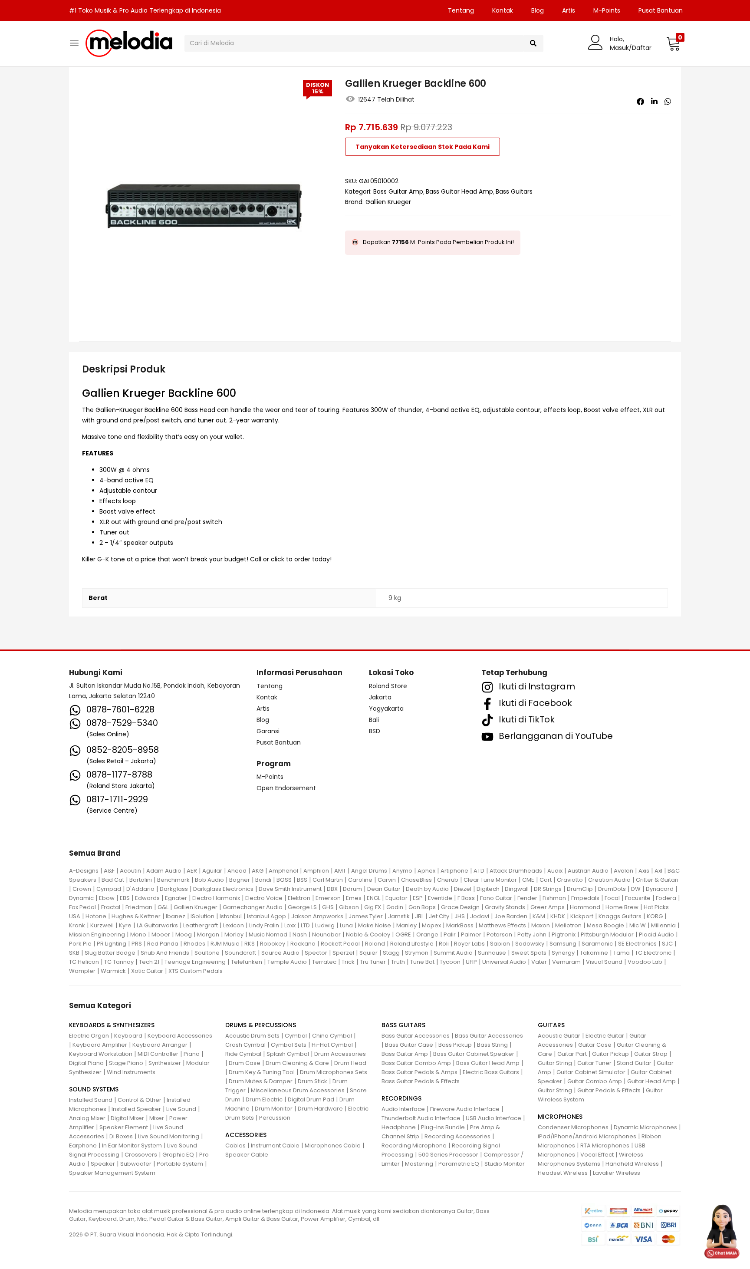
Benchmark (173, 880)
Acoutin (130, 871)
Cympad (108, 889)
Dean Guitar (384, 889)
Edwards (147, 898)
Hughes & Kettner (136, 916)
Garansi (268, 731)
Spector (316, 953)
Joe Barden (510, 916)
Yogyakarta (386, 708)
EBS (125, 898)
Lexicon (233, 925)
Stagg (391, 953)
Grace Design (460, 907)
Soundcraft (240, 953)
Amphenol (283, 871)
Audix (554, 871)
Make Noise (374, 925)
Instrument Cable (275, 1145)
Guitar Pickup (610, 1054)
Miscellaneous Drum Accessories (298, 1090)
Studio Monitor (504, 1164)
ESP (418, 898)
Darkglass (174, 889)
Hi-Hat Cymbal (332, 1045)
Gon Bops (422, 907)
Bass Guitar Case (409, 1045)
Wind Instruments (131, 1072)
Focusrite (638, 898)
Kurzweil (102, 925)
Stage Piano (126, 1063)
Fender (527, 898)
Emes (354, 898)
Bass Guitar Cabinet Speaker (473, 1054)
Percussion (274, 1118)
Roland (375, 943)
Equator (396, 898)
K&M (539, 916)
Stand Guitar (634, 1063)
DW (636, 889)
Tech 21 (149, 962)
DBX (332, 889)
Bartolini (140, 880)
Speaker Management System (112, 1173)
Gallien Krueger (388, 202)
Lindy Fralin (264, 925)
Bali (374, 719)
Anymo (402, 871)
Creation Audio (609, 880)
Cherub (447, 880)
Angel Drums (369, 871)
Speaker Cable (246, 1154)
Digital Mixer (127, 1118)
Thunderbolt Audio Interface (421, 1118)
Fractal (110, 907)
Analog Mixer (87, 1118)
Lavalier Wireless (616, 1173)
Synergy (563, 953)
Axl (658, 871)
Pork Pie (80, 943)
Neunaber (326, 934)
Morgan (208, 934)
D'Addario (140, 889)
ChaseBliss (416, 880)
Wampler (82, 971)
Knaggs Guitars (620, 916)
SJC (667, 943)
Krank (77, 925)
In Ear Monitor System (132, 1145)
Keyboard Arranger (160, 1045)
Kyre (125, 925)
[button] (673, 43)
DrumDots (612, 889)
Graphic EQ (178, 1154)
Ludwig (325, 925)
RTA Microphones (604, 1145)
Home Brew (621, 907)
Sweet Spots (528, 953)
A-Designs (84, 871)
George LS (302, 907)
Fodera (666, 898)
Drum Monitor (274, 1108)
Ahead (237, 871)
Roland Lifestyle (412, 943)
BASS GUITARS (403, 1025)
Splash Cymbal (287, 1054)
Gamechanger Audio (253, 907)
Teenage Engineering (195, 962)
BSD (374, 731)
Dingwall (517, 889)
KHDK (557, 916)
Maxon (540, 925)
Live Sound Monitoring (168, 1136)
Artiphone (454, 871)
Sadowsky (529, 943)
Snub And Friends (165, 953)
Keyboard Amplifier (99, 1045)
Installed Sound (90, 1100)
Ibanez (175, 916)
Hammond (585, 907)
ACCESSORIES (245, 1135)
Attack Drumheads (516, 871)
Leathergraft (200, 925)
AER (192, 871)
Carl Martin (327, 880)
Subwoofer (135, 1164)
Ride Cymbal (243, 1054)
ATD (479, 871)
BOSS (284, 880)
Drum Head (350, 1063)
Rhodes (194, 943)
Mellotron (568, 925)
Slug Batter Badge (110, 953)
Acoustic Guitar (559, 1036)
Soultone (207, 953)
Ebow (107, 898)
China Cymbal (332, 1036)
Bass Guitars (514, 191)
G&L (163, 907)
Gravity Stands (505, 907)
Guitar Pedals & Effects (609, 1090)
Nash (300, 934)
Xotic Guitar (147, 971)
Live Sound (181, 1109)
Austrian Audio (588, 871)
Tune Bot (422, 962)
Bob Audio (209, 880)
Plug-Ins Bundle (443, 1127)
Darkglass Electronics (223, 889)
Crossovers (141, 1154)
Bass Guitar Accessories (416, 1036)
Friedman (138, 907)
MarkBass (460, 925)
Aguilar (212, 871)
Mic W (637, 925)
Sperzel (343, 953)
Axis (643, 871)
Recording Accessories (457, 1136)
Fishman (554, 898)
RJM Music (225, 943)
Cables (235, 1145)
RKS (249, 943)
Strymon (416, 953)
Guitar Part (572, 1054)
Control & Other (139, 1100)
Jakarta (380, 697)
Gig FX (372, 907)
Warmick (113, 971)
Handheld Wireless (632, 1164)
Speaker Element (123, 1127)
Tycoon (450, 962)
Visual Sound (604, 962)
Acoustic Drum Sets (252, 1036)
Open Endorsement (286, 788)
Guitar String (555, 1063)
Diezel (462, 889)
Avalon (623, 871)
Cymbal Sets (288, 1045)
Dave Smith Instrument (290, 889)
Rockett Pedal (340, 943)
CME (528, 880)
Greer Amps (547, 907)
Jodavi (479, 916)
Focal (612, 898)
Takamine (594, 953)
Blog (537, 10)
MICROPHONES (560, 1116)
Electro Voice (264, 898)
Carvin (387, 880)
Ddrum (352, 889)
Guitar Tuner (594, 1063)
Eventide (440, 898)
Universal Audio (504, 962)
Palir (450, 934)
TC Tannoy (119, 962)
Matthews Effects (502, 925)
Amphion (316, 871)
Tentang (461, 10)
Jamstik (399, 916)
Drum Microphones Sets (333, 1072)
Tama (621, 953)
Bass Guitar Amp (398, 191)
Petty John (531, 934)
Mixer (156, 1118)
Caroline (360, 880)
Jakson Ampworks (317, 916)
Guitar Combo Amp (594, 1081)
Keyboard (128, 1036)
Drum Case (244, 1063)
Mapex (431, 925)
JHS (459, 916)
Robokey (272, 943)
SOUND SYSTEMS (93, 1089)
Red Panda (162, 943)
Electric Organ (89, 1036)
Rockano (303, 943)
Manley (406, 925)
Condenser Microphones (573, 1127)
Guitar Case (595, 1045)
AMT (340, 871)
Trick (348, 962)
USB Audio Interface (493, 1118)
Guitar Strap (651, 1054)
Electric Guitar (605, 1036)
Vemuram (566, 962)
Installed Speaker (136, 1109)
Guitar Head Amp (651, 1081)
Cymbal (296, 1036)
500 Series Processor (448, 1154)
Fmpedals (585, 898)
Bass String (492, 1045)
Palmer (471, 934)
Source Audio (280, 953)
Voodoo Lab (645, 962)
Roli (444, 943)
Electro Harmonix (216, 898)
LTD (305, 925)
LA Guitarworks (157, 925)
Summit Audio (453, 953)
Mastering (419, 1164)
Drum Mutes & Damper (261, 1081)
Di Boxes (121, 1136)
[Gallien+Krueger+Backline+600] (654, 101)
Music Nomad (268, 934)
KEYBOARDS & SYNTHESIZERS (112, 1025)
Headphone (399, 1127)
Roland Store (388, 686)
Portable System (180, 1164)
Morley (233, 934)
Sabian (500, 943)
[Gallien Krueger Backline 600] (640, 101)
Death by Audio (427, 889)
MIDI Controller (158, 1054)
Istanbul (231, 916)
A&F (109, 871)
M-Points (606, 10)
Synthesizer (164, 1063)
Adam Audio (163, 871)
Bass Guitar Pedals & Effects (421, 1081)
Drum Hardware (320, 1108)
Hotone (96, 916)
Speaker (103, 1164)
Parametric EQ (458, 1164)
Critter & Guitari (657, 880)
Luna (346, 925)
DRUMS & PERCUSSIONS (260, 1025)
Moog (183, 934)
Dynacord (660, 889)
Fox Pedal (82, 907)
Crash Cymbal (245, 1045)
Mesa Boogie (605, 925)
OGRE (403, 934)
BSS (302, 880)
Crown (81, 889)
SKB (74, 953)
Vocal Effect (597, 1154)
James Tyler (366, 916)
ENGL (373, 898)
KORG (655, 916)
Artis (568, 10)
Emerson (328, 898)
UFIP (471, 962)
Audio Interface (403, 1109)
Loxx (290, 925)
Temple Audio (287, 962)
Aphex (426, 871)
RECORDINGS (401, 1098)
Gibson (349, 907)
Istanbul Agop (266, 916)
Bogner (239, 880)
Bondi (263, 880)
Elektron (299, 898)
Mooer (160, 934)
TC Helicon (84, 962)
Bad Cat (113, 880)
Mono (138, 934)
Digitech (488, 889)
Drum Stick (312, 1081)
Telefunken (246, 962)
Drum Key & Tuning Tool (262, 1072)
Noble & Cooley (368, 934)
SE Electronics (637, 943)
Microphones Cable (333, 1145)
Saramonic (597, 943)
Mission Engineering (97, 934)
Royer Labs (469, 943)
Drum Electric (264, 1099)
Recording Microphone (414, 1145)
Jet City (439, 916)
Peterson (499, 934)
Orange (427, 934)
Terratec (324, 962)
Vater (539, 962)
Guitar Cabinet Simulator (590, 1072)
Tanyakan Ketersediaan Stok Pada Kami (422, 146)
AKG (257, 871)
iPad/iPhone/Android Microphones (587, 1136)
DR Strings (548, 889)
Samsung (562, 943)
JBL (419, 916)
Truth (398, 962)
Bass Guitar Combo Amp (416, 1063)
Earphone (83, 1145)
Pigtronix (564, 934)
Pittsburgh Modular (607, 934)
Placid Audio (656, 934)
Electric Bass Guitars (491, 1072)
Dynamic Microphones (645, 1127)
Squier (368, 953)
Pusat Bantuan (660, 10)
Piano (192, 1054)
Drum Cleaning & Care (297, 1063)
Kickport (581, 916)
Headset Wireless (563, 1173)
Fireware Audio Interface (465, 1109)
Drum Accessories (340, 1054)
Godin (394, 907)
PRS (137, 943)
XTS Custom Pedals (195, 971)
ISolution (202, 916)
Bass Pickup (455, 1045)
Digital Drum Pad (311, 1099)
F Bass (466, 898)
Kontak (502, 10)
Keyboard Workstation (100, 1054)
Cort (545, 880)
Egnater (176, 898)
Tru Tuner (373, 962)
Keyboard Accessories (180, 1036)
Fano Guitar (496, 898)
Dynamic (81, 898)
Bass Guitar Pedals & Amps (419, 1072)
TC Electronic (653, 953)
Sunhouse (492, 953)
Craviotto (570, 880)
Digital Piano (86, 1063)
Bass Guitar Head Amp (459, 191)
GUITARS (551, 1025)
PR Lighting (111, 943)
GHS (328, 907)
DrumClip (580, 889)
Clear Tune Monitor (490, 880)
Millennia (663, 925)
